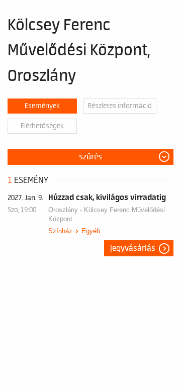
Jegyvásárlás (132, 248)
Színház (60, 231)
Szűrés (90, 156)
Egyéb (90, 231)
